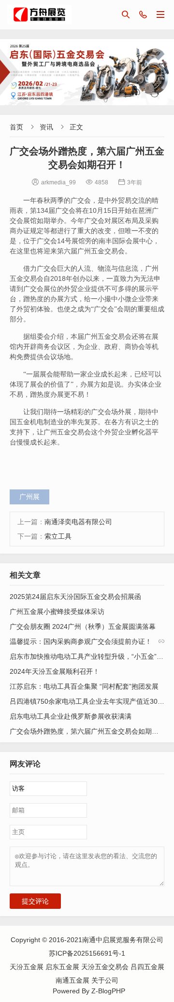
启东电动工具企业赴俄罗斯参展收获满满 (70, 716)
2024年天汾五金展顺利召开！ (55, 671)
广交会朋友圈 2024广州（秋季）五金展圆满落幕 (83, 626)
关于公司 (104, 980)
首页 (16, 127)
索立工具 (58, 536)
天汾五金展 (27, 967)
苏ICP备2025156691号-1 (87, 953)
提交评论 (35, 901)
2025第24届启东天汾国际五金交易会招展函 (75, 596)
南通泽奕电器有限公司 (78, 522)
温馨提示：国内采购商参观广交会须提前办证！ (81, 641)
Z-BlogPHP (108, 991)
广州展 (29, 497)
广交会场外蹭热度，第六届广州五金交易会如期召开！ (91, 731)
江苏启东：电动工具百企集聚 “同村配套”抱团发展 (84, 686)
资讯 (46, 127)
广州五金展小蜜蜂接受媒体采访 (57, 611)
